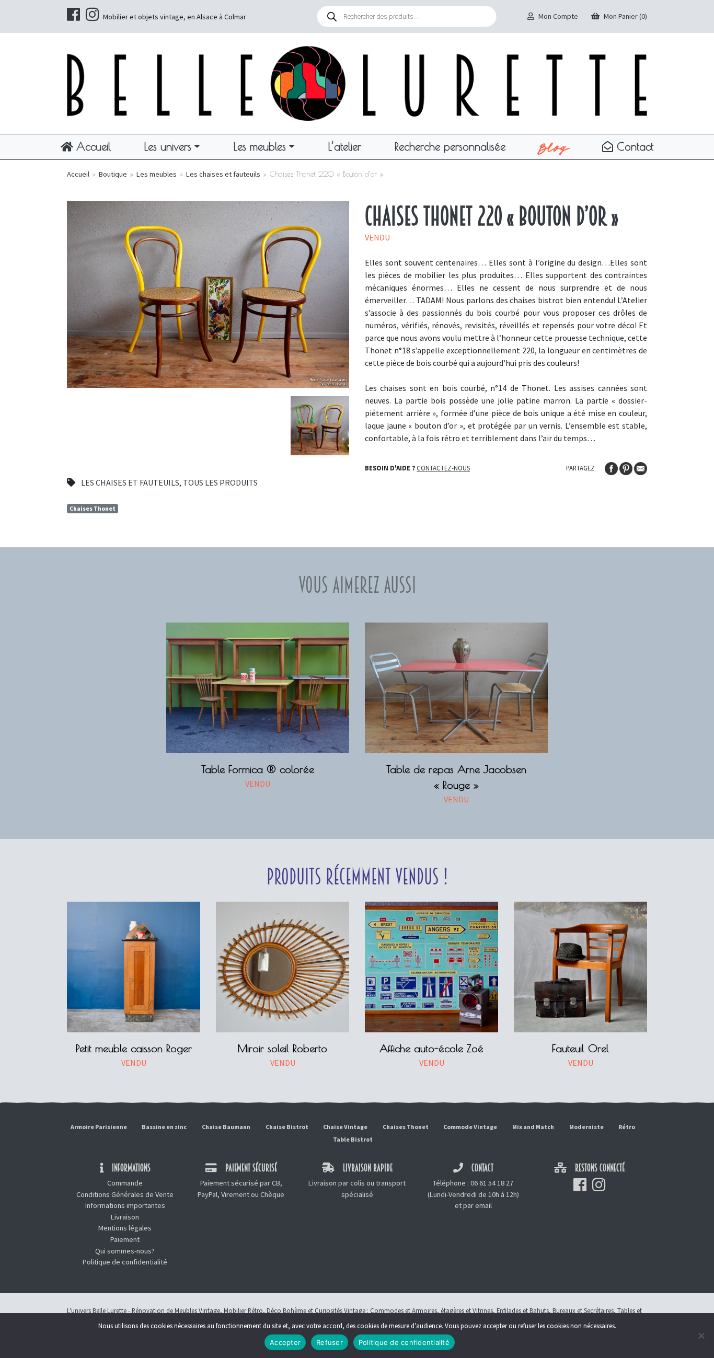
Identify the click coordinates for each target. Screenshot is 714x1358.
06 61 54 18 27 (491, 1183)
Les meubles (260, 146)
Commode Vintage (470, 1127)
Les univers (167, 146)
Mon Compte (558, 16)
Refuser (329, 1342)
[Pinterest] (626, 467)
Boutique (113, 174)
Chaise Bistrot (287, 1127)
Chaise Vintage (345, 1127)
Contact (633, 146)
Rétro (626, 1127)
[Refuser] (701, 1335)
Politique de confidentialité (125, 1262)
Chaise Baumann (226, 1127)
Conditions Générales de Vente (125, 1194)
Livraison (125, 1217)
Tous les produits (220, 482)
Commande (125, 1183)
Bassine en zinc (164, 1127)
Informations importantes (125, 1205)
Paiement (125, 1239)
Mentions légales (125, 1228)
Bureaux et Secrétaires (583, 1310)
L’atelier (344, 146)
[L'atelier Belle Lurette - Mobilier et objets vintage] (357, 82)
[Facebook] (612, 467)
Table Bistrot (353, 1139)
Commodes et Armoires (403, 1310)
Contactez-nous (443, 468)
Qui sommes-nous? (125, 1251)
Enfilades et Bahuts (523, 1310)
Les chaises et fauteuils (223, 174)
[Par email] (640, 467)
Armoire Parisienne (99, 1127)
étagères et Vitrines (467, 1310)
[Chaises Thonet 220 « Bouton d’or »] (208, 293)
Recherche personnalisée (450, 146)
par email (477, 1205)
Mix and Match (533, 1127)
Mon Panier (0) (625, 16)
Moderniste (586, 1127)
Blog (554, 147)
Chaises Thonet (93, 508)
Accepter (285, 1342)
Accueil (92, 146)
